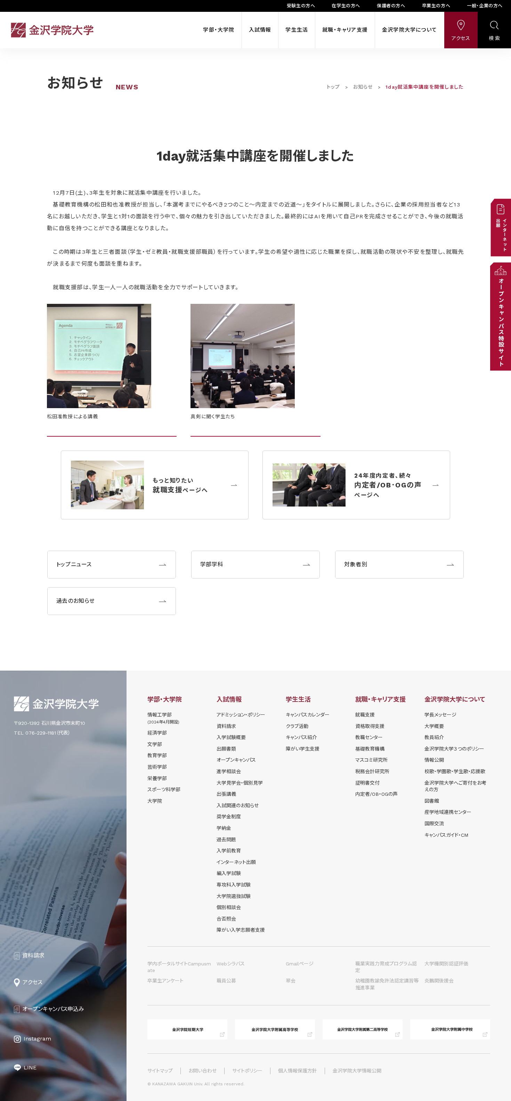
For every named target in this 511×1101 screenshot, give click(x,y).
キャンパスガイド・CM (446, 835)
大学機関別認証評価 (446, 963)
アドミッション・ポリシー (241, 715)
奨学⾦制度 (229, 816)
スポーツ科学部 (163, 789)
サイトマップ (160, 1071)
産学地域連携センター (447, 812)
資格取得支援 (369, 726)
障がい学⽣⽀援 (302, 749)
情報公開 (434, 760)
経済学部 (157, 733)
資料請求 (226, 726)
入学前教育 (229, 850)
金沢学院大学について (409, 30)
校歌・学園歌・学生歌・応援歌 (454, 771)
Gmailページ (300, 963)
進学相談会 (229, 771)
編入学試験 (229, 873)
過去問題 (226, 839)
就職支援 (365, 715)
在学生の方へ (346, 5)
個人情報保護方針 (297, 1071)
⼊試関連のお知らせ (238, 805)
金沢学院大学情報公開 (357, 1071)
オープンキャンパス (236, 760)
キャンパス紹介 (301, 737)
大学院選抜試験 (234, 896)
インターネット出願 (236, 862)
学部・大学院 (218, 30)
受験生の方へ (301, 5)
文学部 (154, 744)
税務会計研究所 (372, 771)
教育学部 (157, 755)
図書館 (431, 801)
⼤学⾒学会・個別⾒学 (240, 783)
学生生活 (296, 30)
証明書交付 (367, 783)
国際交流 (434, 823)
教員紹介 (434, 737)
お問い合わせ (202, 1071)
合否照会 (226, 919)
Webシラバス (231, 963)
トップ (333, 87)
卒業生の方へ (436, 5)
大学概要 (434, 726)
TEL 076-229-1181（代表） (42, 733)
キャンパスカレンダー (308, 715)
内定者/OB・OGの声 (376, 794)
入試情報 (260, 30)
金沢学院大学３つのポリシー (454, 749)
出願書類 (226, 749)
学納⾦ (224, 828)
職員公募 (226, 980)
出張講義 (226, 794)
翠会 (290, 980)
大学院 (154, 801)
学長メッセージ (440, 715)
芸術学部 (157, 767)
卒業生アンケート (165, 980)
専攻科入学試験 (234, 885)
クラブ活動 (297, 726)
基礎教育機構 (369, 749)
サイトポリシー (247, 1071)
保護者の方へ (391, 5)
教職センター (369, 737)
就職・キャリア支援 (345, 30)
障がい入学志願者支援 (241, 930)
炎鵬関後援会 (439, 980)
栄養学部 (157, 778)
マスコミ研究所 (371, 760)
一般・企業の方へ (485, 5)
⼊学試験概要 (231, 737)
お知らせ (363, 87)
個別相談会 (229, 907)
